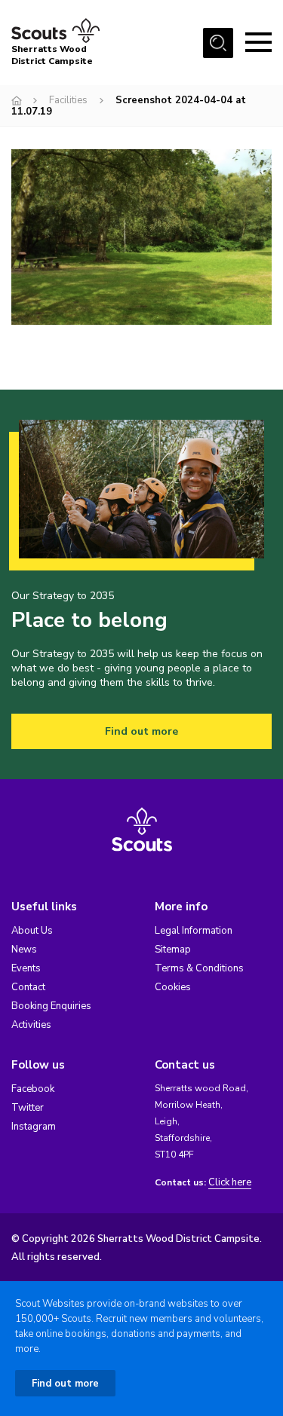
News (24, 949)
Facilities (68, 100)
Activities (31, 1025)
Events (26, 968)
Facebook (32, 1089)
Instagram (33, 1126)
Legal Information (193, 930)
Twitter (27, 1108)
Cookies (173, 987)
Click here (229, 1182)
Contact (28, 987)
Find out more (141, 731)
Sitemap (173, 949)
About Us (32, 930)
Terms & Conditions (199, 968)
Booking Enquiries (51, 1006)
